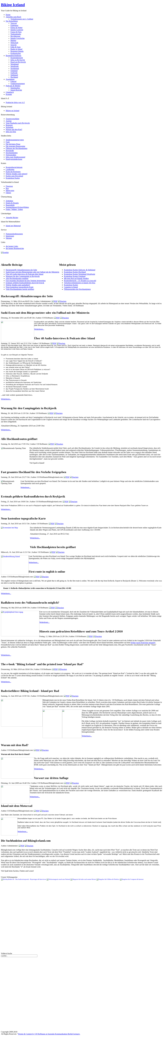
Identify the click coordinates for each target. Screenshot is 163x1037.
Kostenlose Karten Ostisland (74, 276)
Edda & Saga (16, 47)
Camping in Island (71, 287)
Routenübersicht (17, 58)
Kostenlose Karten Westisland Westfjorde (79, 274)
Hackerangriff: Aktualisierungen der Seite (21, 270)
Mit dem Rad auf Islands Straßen (76, 278)
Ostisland (14, 71)
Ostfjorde (14, 73)
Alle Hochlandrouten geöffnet (17, 278)
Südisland (14, 75)
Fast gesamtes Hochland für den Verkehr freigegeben (26, 281)
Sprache (14, 45)
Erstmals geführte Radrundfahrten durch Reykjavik (25, 283)
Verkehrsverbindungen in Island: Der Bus (79, 283)
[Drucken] (62, 301)
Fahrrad (13, 81)
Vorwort (14, 23)
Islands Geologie (17, 30)
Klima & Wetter (16, 28)
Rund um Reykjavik (18, 62)
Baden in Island (16, 49)
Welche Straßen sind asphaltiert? (18, 285)
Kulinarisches (16, 53)
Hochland (14, 77)
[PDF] (54, 301)
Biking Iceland (13, 5)
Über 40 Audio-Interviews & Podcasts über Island (24, 274)
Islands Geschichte (18, 38)
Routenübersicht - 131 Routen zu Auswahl (80, 281)
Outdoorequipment (18, 84)
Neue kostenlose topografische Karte (19, 287)
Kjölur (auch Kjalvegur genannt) (143, 643)
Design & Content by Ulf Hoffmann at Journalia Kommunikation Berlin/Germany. (49, 1034)
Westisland (15, 64)
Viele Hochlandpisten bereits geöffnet (20, 289)
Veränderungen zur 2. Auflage (22, 19)
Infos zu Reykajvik (18, 60)
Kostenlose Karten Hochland (75, 272)
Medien (13, 40)
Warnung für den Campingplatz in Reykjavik (23, 276)
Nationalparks (16, 34)
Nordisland (15, 68)
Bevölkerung (15, 36)
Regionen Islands (17, 51)
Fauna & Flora (16, 32)
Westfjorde (15, 66)
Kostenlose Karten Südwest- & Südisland (79, 270)
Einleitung (14, 25)
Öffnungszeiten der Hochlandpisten (77, 289)
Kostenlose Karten (71, 285)
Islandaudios (15, 88)
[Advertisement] (29, 257)
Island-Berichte (16, 90)
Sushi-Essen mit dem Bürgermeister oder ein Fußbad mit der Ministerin (32, 272)
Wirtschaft (14, 43)
